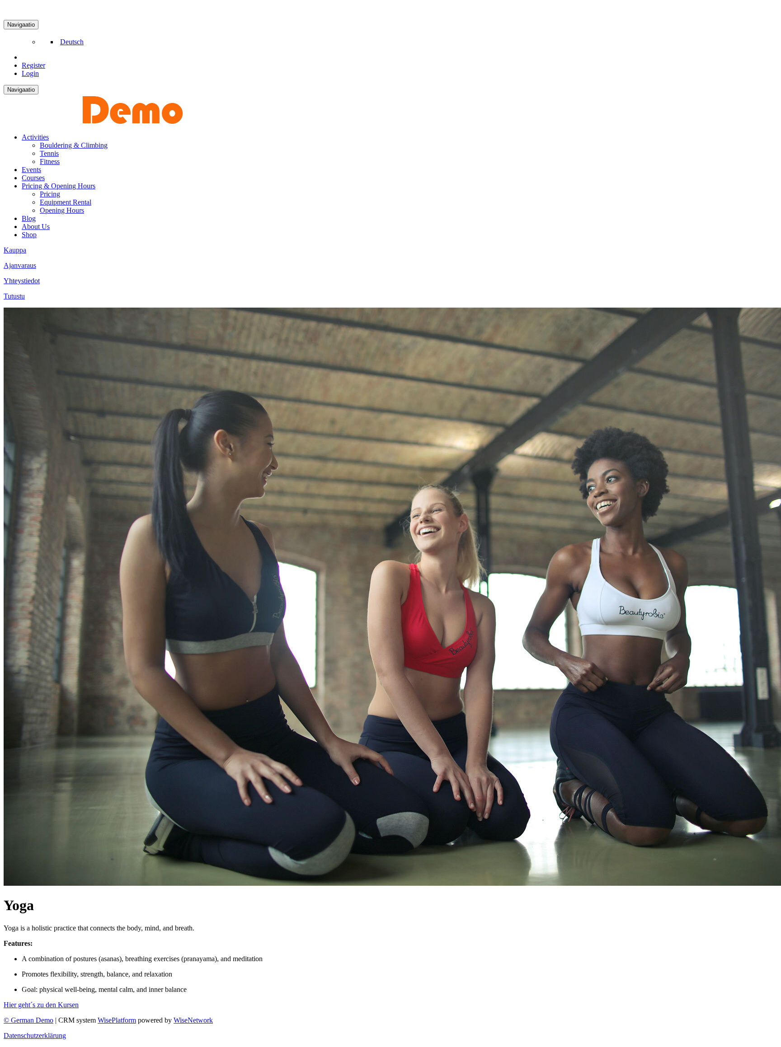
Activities (35, 137)
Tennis (49, 153)
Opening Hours (62, 210)
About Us (36, 226)
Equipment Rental (65, 202)
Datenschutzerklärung (35, 1035)
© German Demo (28, 1020)
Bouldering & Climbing (74, 145)
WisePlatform (117, 1020)
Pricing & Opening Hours (58, 186)
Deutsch (72, 42)
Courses (33, 178)
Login (30, 73)
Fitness (50, 161)
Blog (29, 218)
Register (33, 65)
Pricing (50, 194)
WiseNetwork (193, 1020)
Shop (29, 234)
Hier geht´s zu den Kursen (41, 1005)
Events (31, 169)
